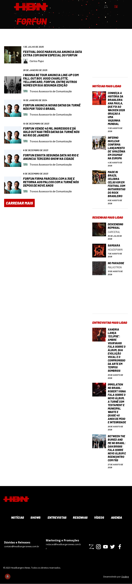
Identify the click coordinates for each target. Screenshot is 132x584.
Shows (35, 517)
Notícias (17, 517)
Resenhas (80, 517)
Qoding (125, 576)
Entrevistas (57, 517)
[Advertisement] (110, 60)
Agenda (116, 517)
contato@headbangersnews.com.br (21, 546)
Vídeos (99, 517)
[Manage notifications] (7, 576)
